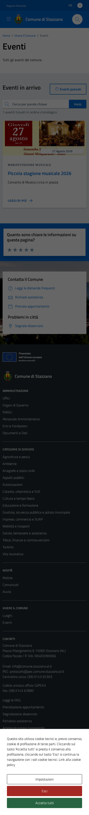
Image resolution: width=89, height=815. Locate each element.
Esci (44, 791)
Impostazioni (44, 779)
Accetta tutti (44, 802)
